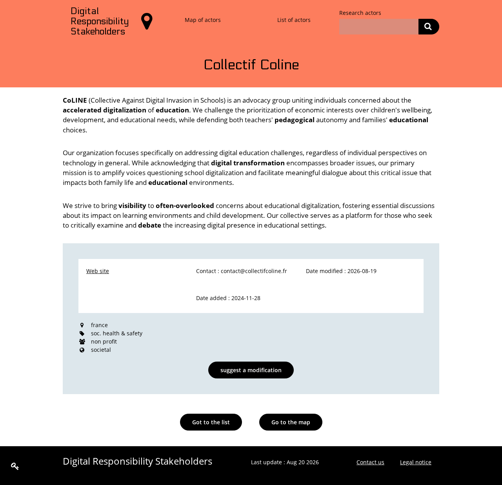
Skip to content (25, 8)
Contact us (370, 462)
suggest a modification (251, 370)
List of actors (294, 20)
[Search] (428, 26)
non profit (104, 341)
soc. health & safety (116, 333)
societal (101, 349)
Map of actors (203, 20)
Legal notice (415, 462)
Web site (97, 271)
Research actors (360, 12)
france (99, 325)
